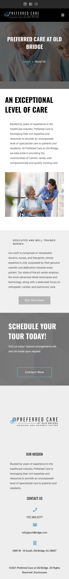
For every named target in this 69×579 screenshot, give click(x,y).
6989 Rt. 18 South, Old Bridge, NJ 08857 (34, 550)
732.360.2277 (34, 517)
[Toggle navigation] (62, 15)
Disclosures (40, 572)
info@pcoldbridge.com (34, 532)
